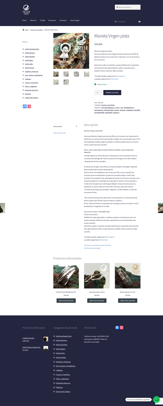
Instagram (121, 76)
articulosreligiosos (108, 108)
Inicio (24, 20)
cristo (117, 108)
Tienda (42, 20)
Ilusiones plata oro (31, 90)
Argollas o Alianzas (31, 72)
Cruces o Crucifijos (36, 30)
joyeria (116, 110)
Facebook (114, 79)
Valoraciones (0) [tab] (59, 133)
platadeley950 (99, 113)
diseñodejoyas (129, 108)
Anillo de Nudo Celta (32, 49)
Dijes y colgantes (31, 86)
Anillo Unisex (29, 68)
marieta (122, 110)
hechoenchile (108, 110)
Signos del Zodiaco (31, 98)
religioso (116, 113)
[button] (86, 36)
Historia (33, 20)
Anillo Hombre (30, 57)
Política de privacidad (92, 248)
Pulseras (28, 94)
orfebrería (129, 110)
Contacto (63, 20)
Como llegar (75, 20)
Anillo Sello (29, 64)
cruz (121, 108)
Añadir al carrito (112, 92)
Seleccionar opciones (66, 300)
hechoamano (98, 110)
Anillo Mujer (29, 60)
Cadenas (28, 79)
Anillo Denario (30, 53)
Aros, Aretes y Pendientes (34, 75)
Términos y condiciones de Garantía (97, 245)
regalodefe (108, 113)
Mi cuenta (52, 20)
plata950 (137, 110)
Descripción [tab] (57, 126)
